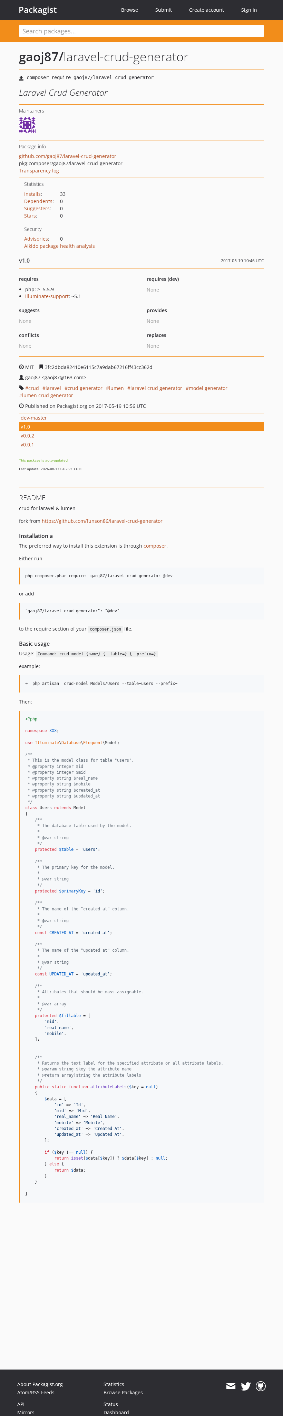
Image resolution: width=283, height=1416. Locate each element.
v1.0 (25, 426)
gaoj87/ (41, 56)
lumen (116, 388)
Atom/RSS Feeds (36, 1392)
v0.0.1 (27, 444)
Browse (129, 10)
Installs (32, 194)
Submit (163, 10)
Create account (206, 10)
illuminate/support (47, 296)
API (21, 1404)
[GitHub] (261, 1386)
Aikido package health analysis (59, 246)
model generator (208, 388)
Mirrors (26, 1412)
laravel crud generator (156, 388)
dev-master (34, 417)
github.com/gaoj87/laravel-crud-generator (67, 156)
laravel (53, 388)
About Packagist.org (40, 1384)
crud (33, 388)
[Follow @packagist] (246, 1386)
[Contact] (231, 1386)
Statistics (114, 1384)
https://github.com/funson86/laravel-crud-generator (102, 521)
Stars (30, 215)
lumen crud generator (47, 395)
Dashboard (116, 1412)
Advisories (36, 238)
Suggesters (37, 208)
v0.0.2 (27, 435)
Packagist (38, 9)
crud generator (85, 388)
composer (155, 545)
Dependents (38, 201)
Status (111, 1404)
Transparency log (39, 170)
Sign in (249, 10)
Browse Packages (123, 1392)
